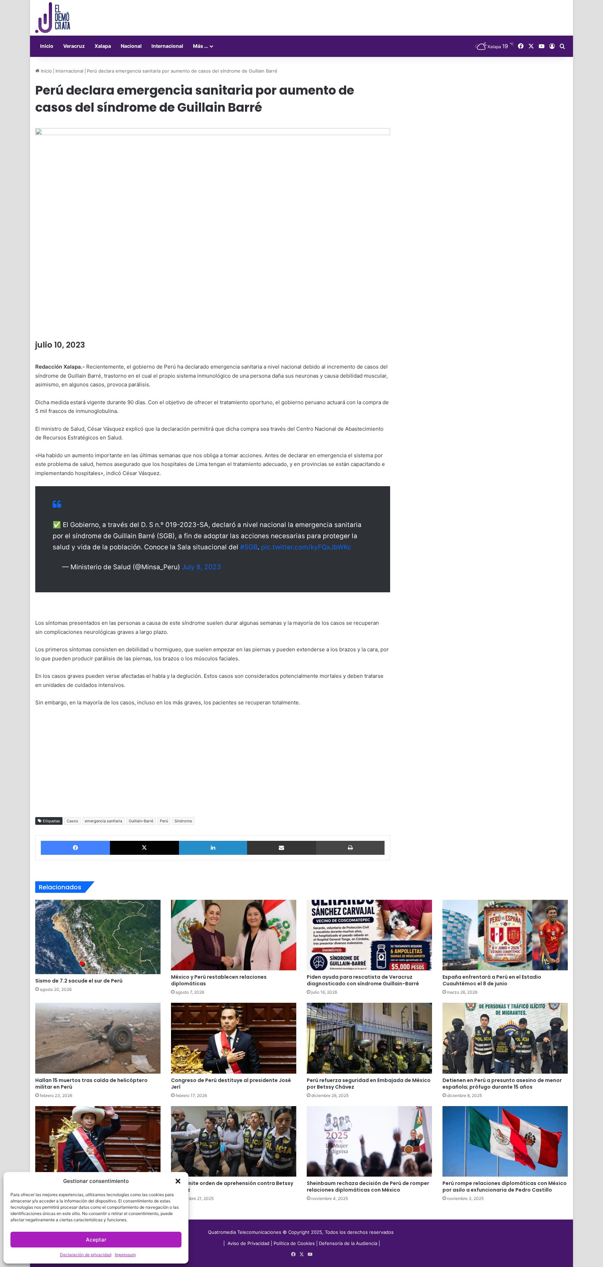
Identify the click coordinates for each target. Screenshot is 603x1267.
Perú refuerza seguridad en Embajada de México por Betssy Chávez (369, 1083)
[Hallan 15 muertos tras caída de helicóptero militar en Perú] (98, 1038)
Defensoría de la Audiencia (348, 1243)
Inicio (46, 46)
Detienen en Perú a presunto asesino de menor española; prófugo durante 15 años (502, 1083)
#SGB (249, 547)
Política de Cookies (294, 1243)
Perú (164, 820)
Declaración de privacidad (85, 1254)
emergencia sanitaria (103, 820)
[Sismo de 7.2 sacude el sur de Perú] (98, 937)
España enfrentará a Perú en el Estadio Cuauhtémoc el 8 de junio (491, 980)
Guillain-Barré (141, 820)
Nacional (131, 46)
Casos (72, 820)
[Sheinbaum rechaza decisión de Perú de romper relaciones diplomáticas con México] (369, 1141)
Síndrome (183, 820)
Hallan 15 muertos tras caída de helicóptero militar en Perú (91, 1083)
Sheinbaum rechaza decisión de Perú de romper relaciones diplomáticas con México (368, 1186)
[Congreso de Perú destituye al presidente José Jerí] (233, 1038)
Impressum (125, 1254)
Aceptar (96, 1239)
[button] (177, 1181)
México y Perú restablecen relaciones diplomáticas (219, 980)
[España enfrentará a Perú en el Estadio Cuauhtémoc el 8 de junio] (505, 935)
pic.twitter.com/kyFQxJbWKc (306, 547)
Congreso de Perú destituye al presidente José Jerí (231, 1083)
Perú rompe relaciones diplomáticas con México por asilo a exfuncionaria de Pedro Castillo (504, 1186)
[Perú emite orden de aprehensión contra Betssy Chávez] (233, 1141)
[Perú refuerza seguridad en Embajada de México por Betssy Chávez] (369, 1038)
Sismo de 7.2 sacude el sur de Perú (78, 980)
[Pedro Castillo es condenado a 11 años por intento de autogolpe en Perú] (98, 1141)
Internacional (167, 46)
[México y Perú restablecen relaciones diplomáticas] (233, 935)
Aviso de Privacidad (249, 1243)
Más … (200, 46)
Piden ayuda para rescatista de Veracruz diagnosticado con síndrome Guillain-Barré (363, 980)
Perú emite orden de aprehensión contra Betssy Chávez (232, 1186)
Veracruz (74, 46)
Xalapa (103, 46)
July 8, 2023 (201, 567)
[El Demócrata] (52, 17)
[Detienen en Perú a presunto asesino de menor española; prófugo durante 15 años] (505, 1038)
